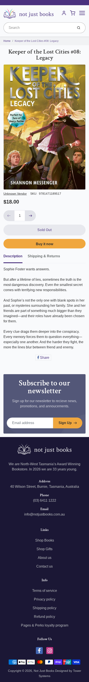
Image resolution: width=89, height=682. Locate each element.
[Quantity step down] (8, 215)
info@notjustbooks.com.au (44, 514)
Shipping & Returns (44, 256)
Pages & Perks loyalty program (44, 625)
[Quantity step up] (30, 215)
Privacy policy (44, 599)
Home (7, 40)
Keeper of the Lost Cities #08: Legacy (37, 40)
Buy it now (44, 244)
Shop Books (44, 540)
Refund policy (44, 616)
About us (44, 558)
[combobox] (38, 27)
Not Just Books (44, 670)
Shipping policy (44, 608)
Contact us (44, 566)
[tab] (15, 257)
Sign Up (65, 423)
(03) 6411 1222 (44, 500)
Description (12, 256)
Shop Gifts (44, 549)
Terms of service (44, 590)
